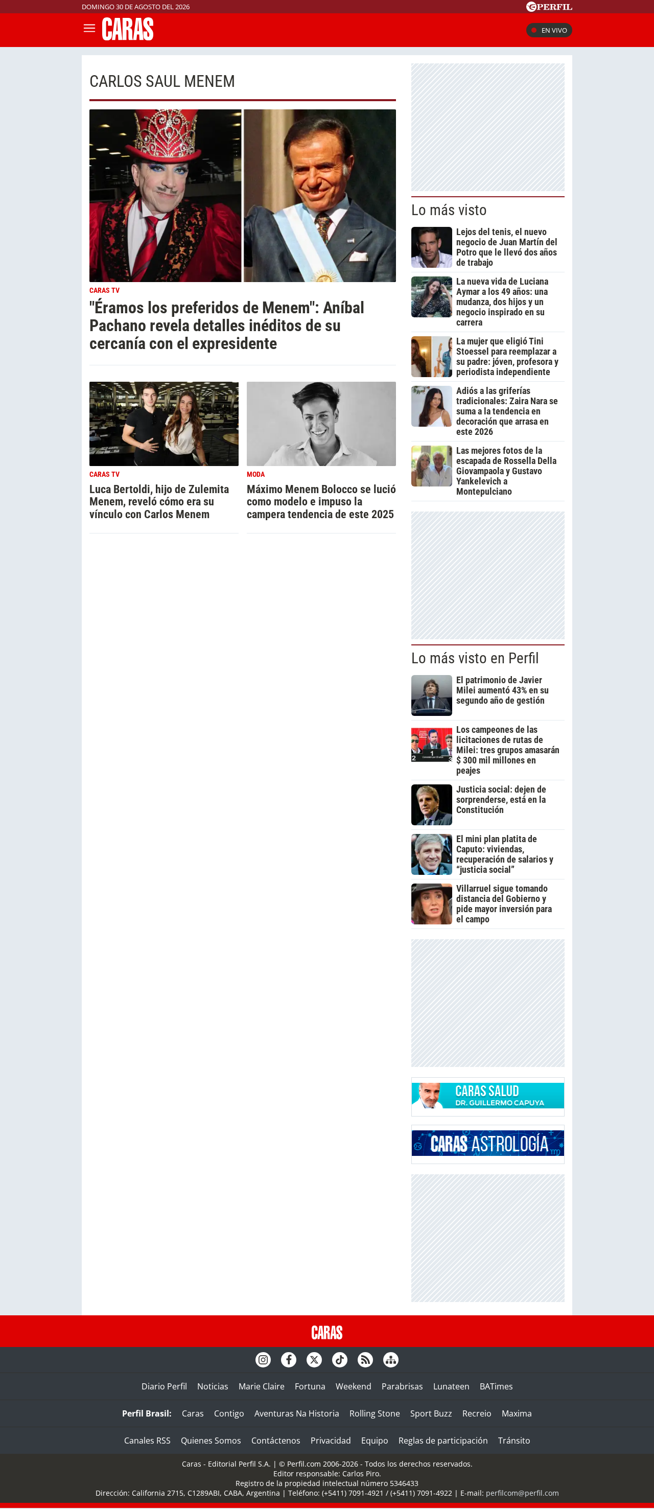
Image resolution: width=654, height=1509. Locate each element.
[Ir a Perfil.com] (549, 8)
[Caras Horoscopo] (488, 1152)
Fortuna (310, 1386)
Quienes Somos (211, 1440)
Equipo (374, 1440)
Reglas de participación (443, 1440)
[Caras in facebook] (288, 1359)
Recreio (477, 1413)
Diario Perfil (164, 1386)
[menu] (89, 30)
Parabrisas (402, 1386)
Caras (193, 1413)
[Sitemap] (391, 1359)
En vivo (554, 30)
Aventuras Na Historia (296, 1413)
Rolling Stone (374, 1413)
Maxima (517, 1413)
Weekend (353, 1386)
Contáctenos (275, 1440)
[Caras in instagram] (263, 1359)
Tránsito (514, 1440)
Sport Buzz (431, 1413)
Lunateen (451, 1386)
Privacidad (331, 1440)
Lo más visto (449, 210)
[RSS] (365, 1359)
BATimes (496, 1386)
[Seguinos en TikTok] (339, 1359)
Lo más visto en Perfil (475, 658)
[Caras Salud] (488, 1105)
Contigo (229, 1413)
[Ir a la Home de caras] (127, 37)
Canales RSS (147, 1440)
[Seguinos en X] (314, 1359)
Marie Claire (262, 1386)
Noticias (212, 1386)
